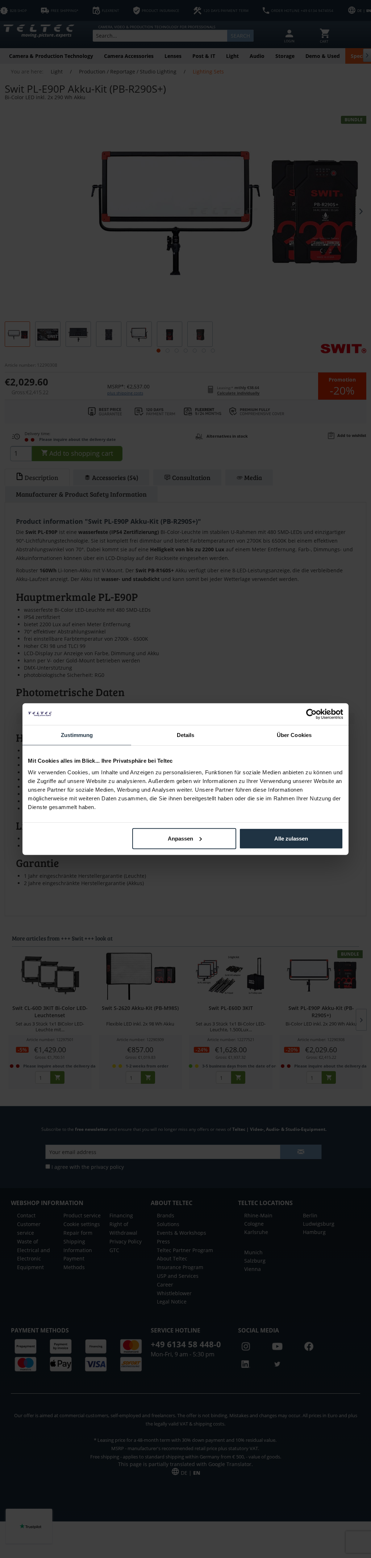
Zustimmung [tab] (77, 735)
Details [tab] (186, 735)
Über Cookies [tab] (294, 735)
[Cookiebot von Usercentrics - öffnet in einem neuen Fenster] (311, 714)
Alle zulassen (291, 838)
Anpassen (180, 838)
